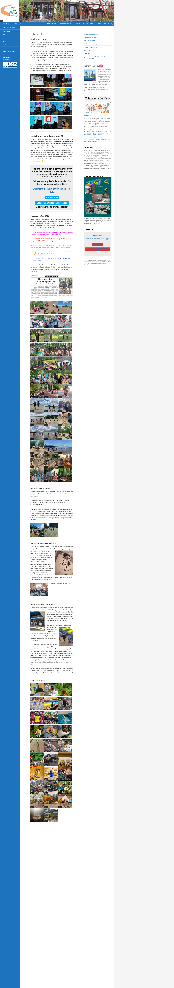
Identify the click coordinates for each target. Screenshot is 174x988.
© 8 (32, 114)
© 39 (46, 425)
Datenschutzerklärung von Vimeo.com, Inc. (52, 190)
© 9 (46, 114)
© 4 (60, 86)
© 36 (46, 411)
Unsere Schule (6, 31)
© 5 (32, 100)
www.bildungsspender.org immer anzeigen (97, 249)
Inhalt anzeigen (97, 244)
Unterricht (6, 38)
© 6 (46, 100)
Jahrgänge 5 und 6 (51, 23)
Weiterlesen (102, 170)
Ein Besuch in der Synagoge (91, 44)
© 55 (60, 709)
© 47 (32, 467)
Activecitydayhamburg (90, 37)
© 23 (32, 355)
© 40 (60, 425)
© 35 (32, 411)
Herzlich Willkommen (9, 27)
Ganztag (5, 44)
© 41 (32, 439)
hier (108, 89)
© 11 (32, 128)
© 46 (60, 453)
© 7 (60, 100)
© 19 (60, 327)
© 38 (32, 425)
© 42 (46, 439)
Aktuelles (77, 23)
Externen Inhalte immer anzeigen (52, 206)
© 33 (46, 397)
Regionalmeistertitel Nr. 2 (91, 34)
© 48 (46, 467)
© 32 (32, 397)
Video (88, 129)
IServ (99, 23)
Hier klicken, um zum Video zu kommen (97, 133)
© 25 (60, 355)
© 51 (46, 481)
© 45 (46, 453)
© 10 (60, 114)
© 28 (60, 369)
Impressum (106, 23)
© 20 (32, 341)
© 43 (60, 439)
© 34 (60, 397)
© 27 (46, 369)
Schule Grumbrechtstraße (12, 24)
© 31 (60, 383)
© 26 (32, 369)
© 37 (60, 411)
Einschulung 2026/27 (65, 23)
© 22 (60, 341)
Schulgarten (87, 50)
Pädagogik (5, 34)
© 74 (32, 807)
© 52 (60, 481)
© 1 (1, 20)
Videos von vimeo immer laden (52, 202)
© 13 (60, 128)
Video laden (52, 197)
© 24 (46, 355)
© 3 (46, 86)
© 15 (46, 313)
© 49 (60, 467)
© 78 (46, 821)
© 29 (32, 383)
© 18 (46, 327)
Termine (85, 23)
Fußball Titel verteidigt (90, 47)
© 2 (32, 86)
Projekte (5, 41)
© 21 (46, 341)
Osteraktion (87, 53)
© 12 (46, 128)
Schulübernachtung (89, 40)
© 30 (46, 383)
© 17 (32, 327)
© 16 (60, 313)
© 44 (32, 453)
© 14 (32, 313)
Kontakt (92, 23)
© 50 (32, 481)
